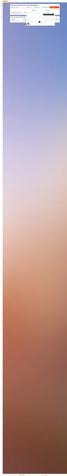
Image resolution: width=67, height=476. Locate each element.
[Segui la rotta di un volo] (1, 12)
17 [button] (28, 20)
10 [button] (28, 18)
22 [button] (37, 20)
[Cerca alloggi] (1, 5)
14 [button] (35, 18)
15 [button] (37, 18)
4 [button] (49, 14)
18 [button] (49, 18)
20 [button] (53, 18)
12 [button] (51, 16)
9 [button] (39, 16)
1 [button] (37, 14)
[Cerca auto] (1, 7)
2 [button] (39, 14)
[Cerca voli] (1, 3)
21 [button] (35, 20)
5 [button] (51, 14)
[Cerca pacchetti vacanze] (1, 8)
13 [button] (53, 16)
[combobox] (19, 7)
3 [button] (47, 14)
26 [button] (51, 20)
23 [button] (39, 20)
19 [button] (51, 18)
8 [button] (37, 16)
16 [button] (39, 18)
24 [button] (47, 20)
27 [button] (53, 20)
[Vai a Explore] (1, 10)
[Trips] (1, 14)
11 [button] (49, 16)
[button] (1, 1)
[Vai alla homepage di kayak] (5, 1)
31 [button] (28, 23)
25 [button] (49, 20)
